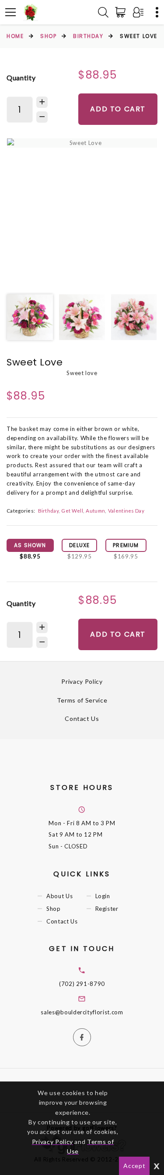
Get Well (72, 510)
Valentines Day (126, 510)
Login (102, 895)
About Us (59, 895)
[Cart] (122, 12)
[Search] (103, 12)
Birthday (88, 36)
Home (15, 36)
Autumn (95, 510)
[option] (82, 143)
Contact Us (82, 718)
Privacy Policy (81, 681)
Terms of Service (82, 700)
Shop (48, 36)
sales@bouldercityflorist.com (82, 1012)
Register (107, 908)
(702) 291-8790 (82, 983)
